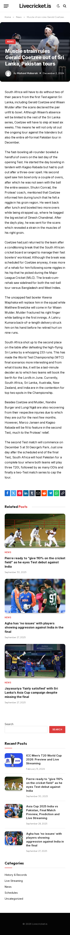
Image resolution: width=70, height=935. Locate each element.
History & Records (16, 874)
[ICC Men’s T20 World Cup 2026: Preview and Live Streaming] (14, 760)
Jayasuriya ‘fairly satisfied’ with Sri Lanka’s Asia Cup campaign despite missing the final (31, 693)
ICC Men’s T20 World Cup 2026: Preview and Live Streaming (44, 759)
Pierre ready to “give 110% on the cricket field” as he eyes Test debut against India (35, 562)
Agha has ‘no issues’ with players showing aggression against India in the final (34, 627)
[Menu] (6, 6)
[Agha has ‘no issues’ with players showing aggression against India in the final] (35, 596)
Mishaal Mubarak (27, 73)
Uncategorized (14, 898)
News (10, 41)
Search (9, 724)
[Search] (64, 6)
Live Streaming (14, 880)
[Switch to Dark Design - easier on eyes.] (58, 6)
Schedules (11, 892)
